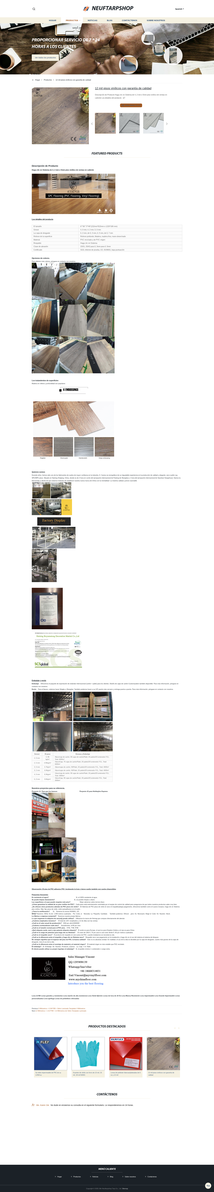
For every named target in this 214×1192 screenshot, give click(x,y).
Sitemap (125, 1188)
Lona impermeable (147, 996)
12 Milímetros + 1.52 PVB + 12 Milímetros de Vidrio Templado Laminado (60, 1011)
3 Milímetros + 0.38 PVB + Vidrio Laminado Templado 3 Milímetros (61, 1008)
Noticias (92, 20)
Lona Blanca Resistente (130, 996)
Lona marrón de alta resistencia (75, 996)
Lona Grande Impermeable (164, 996)
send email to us (132, 105)
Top (208, 1186)
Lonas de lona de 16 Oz (112, 996)
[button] (34, 9)
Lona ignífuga (49, 998)
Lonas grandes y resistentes (52, 996)
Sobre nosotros (156, 20)
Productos (72, 20)
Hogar (52, 20)
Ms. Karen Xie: (42, 1105)
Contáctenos (129, 20)
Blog (109, 20)
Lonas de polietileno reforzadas (67, 998)
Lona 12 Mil (36, 996)
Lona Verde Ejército (95, 996)
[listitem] (107, 123)
